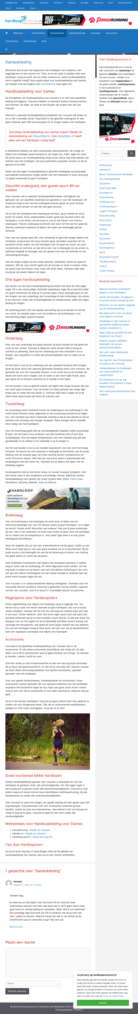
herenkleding (48, 84)
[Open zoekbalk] (6, 49)
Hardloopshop (28, 3)
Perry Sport (105, 220)
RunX (111, 3)
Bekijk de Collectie (40, 830)
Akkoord (103, 1003)
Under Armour (107, 270)
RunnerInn (44, 3)
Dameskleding (57, 33)
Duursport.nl (106, 192)
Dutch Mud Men (125, 3)
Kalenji (32, 8)
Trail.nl (8, 8)
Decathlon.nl (66, 136)
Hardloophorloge (77, 33)
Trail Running (11, 41)
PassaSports (41, 136)
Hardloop (71, 3)
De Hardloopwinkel (109, 179)
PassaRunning (11, 3)
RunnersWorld (106, 243)
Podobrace (105, 224)
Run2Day (84, 3)
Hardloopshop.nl (108, 206)
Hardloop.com (107, 202)
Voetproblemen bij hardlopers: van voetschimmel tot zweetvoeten (115, 371)
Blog (44, 41)
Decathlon (20, 8)
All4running (98, 3)
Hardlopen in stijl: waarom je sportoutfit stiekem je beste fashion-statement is (114, 324)
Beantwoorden (16, 927)
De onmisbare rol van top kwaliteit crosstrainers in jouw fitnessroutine (115, 383)
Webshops (18, 33)
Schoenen (96, 33)
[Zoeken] (131, 153)
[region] (103, 990)
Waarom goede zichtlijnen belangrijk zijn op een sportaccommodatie (113, 344)
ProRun (103, 229)
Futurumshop (106, 197)
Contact (77, 1009)
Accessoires (112, 33)
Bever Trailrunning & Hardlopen (116, 174)
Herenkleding (38, 33)
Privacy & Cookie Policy (113, 996)
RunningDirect (106, 247)
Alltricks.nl (58, 3)
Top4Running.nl (107, 261)
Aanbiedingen (30, 41)
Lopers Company (108, 211)
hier (83, 996)
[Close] (129, 972)
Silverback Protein (109, 257)
